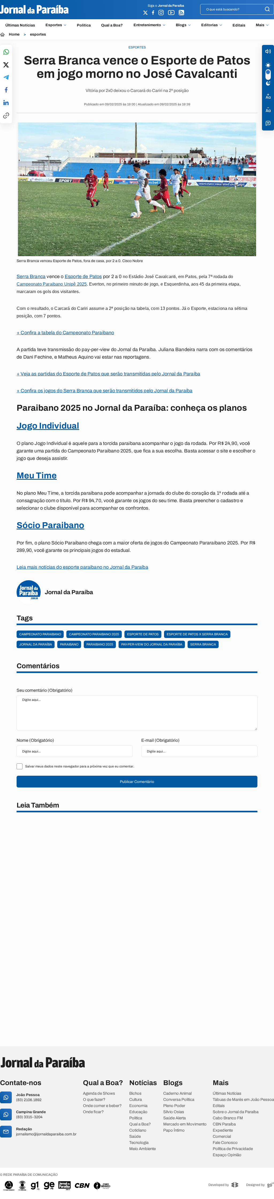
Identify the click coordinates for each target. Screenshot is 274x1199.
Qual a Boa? (112, 25)
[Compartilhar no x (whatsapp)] (6, 65)
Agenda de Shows (99, 1094)
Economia (138, 1106)
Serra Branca (31, 276)
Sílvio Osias (173, 1112)
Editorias (209, 25)
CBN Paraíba (224, 1124)
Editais (239, 25)
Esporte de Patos (83, 276)
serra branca (203, 644)
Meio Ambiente (142, 1149)
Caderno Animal (177, 1094)
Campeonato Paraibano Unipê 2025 (52, 284)
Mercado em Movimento (185, 1124)
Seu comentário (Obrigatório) (45, 690)
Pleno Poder (174, 1106)
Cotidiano (137, 1130)
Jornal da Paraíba (35, 644)
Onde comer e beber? (102, 1106)
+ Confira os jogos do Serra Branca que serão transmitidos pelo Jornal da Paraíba (104, 390)
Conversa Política (178, 1100)
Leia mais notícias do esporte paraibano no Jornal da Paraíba (82, 567)
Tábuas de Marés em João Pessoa (243, 1100)
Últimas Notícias (20, 25)
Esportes (53, 25)
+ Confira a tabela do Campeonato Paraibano (65, 332)
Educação (138, 1112)
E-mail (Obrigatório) (160, 740)
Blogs (181, 25)
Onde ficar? (93, 1112)
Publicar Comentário (137, 782)
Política (84, 25)
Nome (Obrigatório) (35, 740)
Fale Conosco (225, 1143)
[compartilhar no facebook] (6, 90)
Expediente (223, 1130)
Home (14, 34)
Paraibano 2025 (99, 644)
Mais (260, 25)
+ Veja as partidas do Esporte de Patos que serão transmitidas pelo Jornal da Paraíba (108, 373)
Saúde (135, 1137)
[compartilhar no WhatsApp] (6, 52)
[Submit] (267, 9)
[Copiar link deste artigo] (6, 116)
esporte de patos (143, 634)
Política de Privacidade (233, 1149)
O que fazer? (94, 1100)
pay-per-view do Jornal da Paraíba (151, 644)
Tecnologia (139, 1143)
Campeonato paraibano (40, 634)
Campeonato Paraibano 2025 (94, 634)
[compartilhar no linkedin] (6, 103)
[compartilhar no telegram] (6, 77)
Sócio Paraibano (50, 525)
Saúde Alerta (174, 1118)
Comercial (222, 1137)
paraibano (69, 644)
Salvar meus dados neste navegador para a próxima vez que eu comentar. (79, 766)
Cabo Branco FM (228, 1118)
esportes (38, 34)
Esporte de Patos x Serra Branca (197, 634)
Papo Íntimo (174, 1130)
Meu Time (37, 475)
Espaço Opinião (227, 1155)
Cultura (135, 1100)
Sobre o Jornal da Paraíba (235, 1112)
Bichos (135, 1094)
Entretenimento (147, 25)
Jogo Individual (48, 426)
